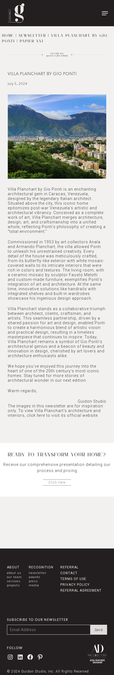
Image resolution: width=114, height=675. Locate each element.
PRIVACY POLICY (75, 585)
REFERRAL (69, 567)
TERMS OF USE (73, 579)
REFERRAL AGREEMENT (81, 590)
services (13, 581)
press (33, 581)
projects (13, 585)
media (34, 585)
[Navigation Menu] (105, 13)
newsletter (37, 572)
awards (34, 577)
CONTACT (68, 573)
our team (14, 577)
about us (14, 572)
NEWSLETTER (32, 36)
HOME (8, 36)
